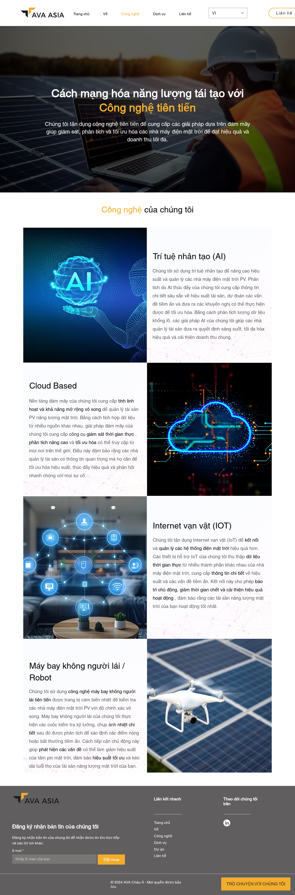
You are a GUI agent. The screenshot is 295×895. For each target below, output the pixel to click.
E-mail (18, 850)
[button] (159, 13)
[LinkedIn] (226, 822)
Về (156, 829)
